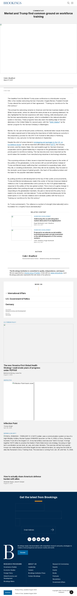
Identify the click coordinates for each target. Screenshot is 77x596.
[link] (17, 293)
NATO (53, 145)
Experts (55, 567)
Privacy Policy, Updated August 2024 (26, 589)
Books (55, 573)
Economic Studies (9, 570)
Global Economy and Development (50, 258)
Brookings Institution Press (36, 573)
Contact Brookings (34, 576)
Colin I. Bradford (9, 78)
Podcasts (56, 576)
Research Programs (13, 564)
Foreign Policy (8, 573)
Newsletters (56, 579)
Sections (8, 592)
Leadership (31, 567)
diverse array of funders (32, 273)
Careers (30, 570)
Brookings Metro (9, 581)
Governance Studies (10, 567)
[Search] (68, 3)
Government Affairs (59, 582)
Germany (10, 304)
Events (55, 570)
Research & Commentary (61, 564)
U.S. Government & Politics (18, 299)
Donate (22, 552)
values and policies (56, 273)
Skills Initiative (55, 122)
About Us (32, 564)
